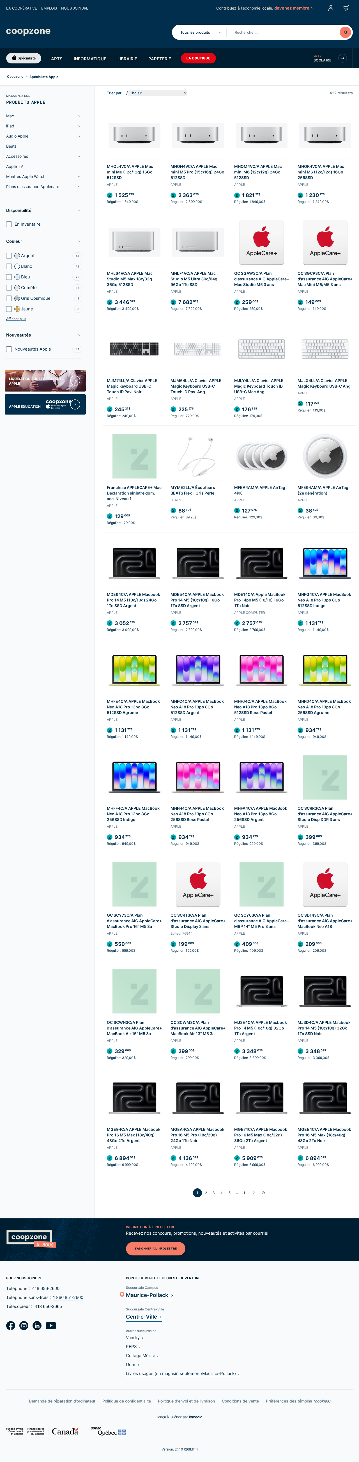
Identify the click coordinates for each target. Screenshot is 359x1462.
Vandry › (134, 1337)
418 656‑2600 (45, 1288)
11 (245, 1192)
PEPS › (133, 1346)
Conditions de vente (240, 1401)
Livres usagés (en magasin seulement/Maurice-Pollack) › (183, 1373)
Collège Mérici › (142, 1355)
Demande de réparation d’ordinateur (62, 1401)
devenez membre (291, 8)
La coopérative (21, 8)
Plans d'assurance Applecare (32, 186)
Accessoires (17, 156)
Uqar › (132, 1364)
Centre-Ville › (144, 1316)
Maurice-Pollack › (149, 1295)
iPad (10, 126)
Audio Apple (17, 136)
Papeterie (159, 59)
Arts (57, 59)
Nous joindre (74, 8)
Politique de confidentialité (126, 1401)
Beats (11, 146)
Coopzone (15, 76)
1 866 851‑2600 (68, 1297)
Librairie (127, 59)
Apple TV (14, 166)
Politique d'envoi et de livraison (186, 1401)
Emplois (49, 8)
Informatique (90, 59)
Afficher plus (16, 319)
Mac (10, 115)
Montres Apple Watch (25, 176)
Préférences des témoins (298, 1401)
